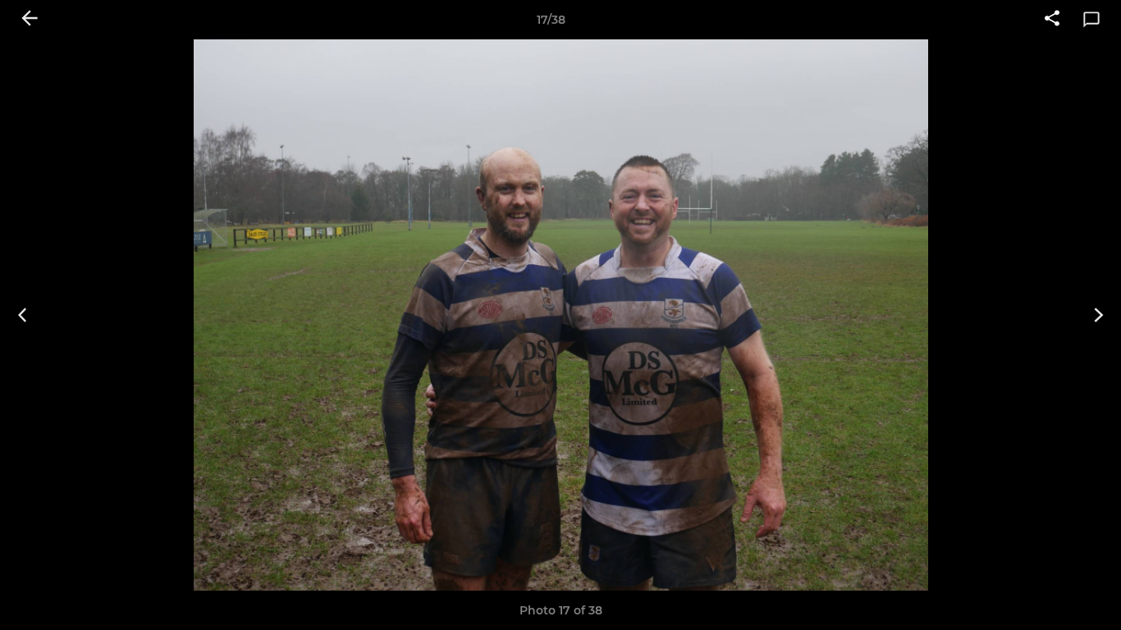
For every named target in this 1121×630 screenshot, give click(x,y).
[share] (1052, 19)
